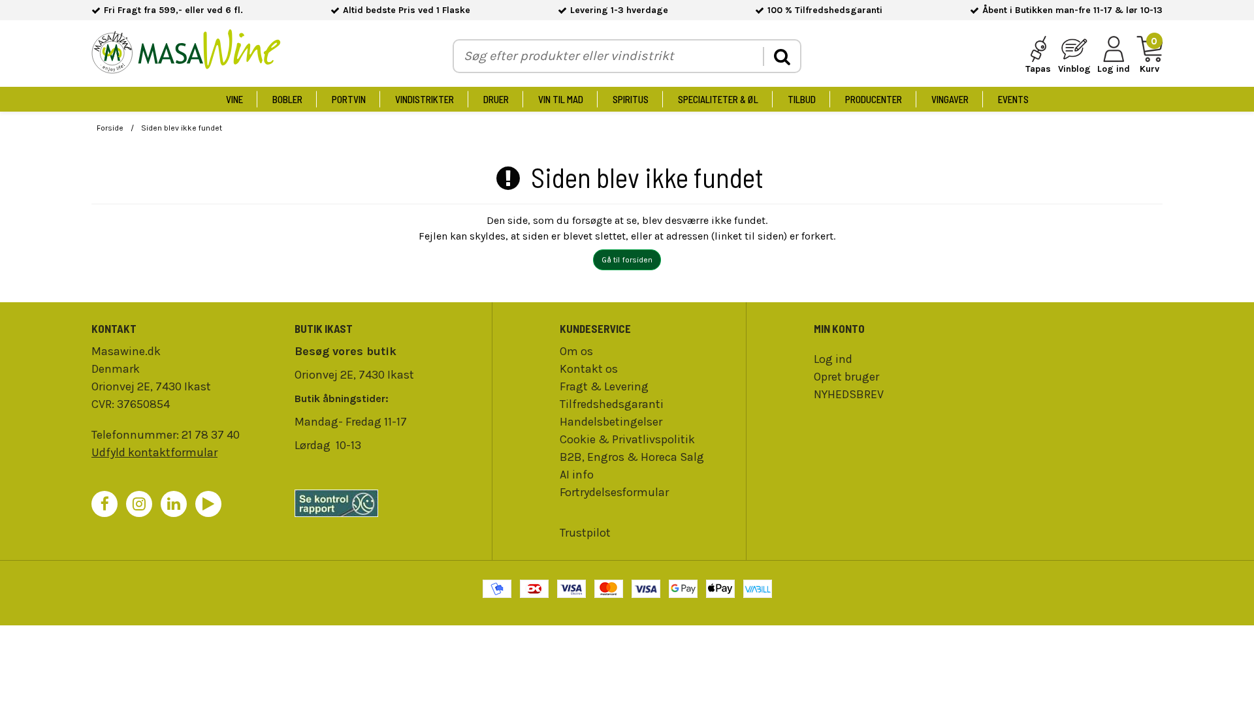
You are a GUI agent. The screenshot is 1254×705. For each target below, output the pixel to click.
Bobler (287, 99)
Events (1013, 99)
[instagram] (139, 504)
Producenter (873, 99)
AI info (577, 474)
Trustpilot (585, 532)
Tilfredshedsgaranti (612, 404)
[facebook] (104, 504)
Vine (234, 99)
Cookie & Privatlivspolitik (627, 439)
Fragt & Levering (604, 386)
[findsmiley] (390, 503)
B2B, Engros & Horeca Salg (632, 457)
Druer (496, 99)
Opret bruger (846, 376)
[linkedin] (174, 504)
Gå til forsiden (627, 259)
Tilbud (802, 99)
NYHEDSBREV (849, 394)
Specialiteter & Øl (718, 99)
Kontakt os (589, 369)
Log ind (833, 359)
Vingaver (950, 99)
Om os (576, 351)
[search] (781, 56)
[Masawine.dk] (186, 53)
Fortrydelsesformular (614, 492)
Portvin (349, 99)
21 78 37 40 (211, 435)
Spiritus (631, 99)
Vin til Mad (560, 99)
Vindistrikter (424, 99)
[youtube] (208, 504)
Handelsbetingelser (611, 422)
